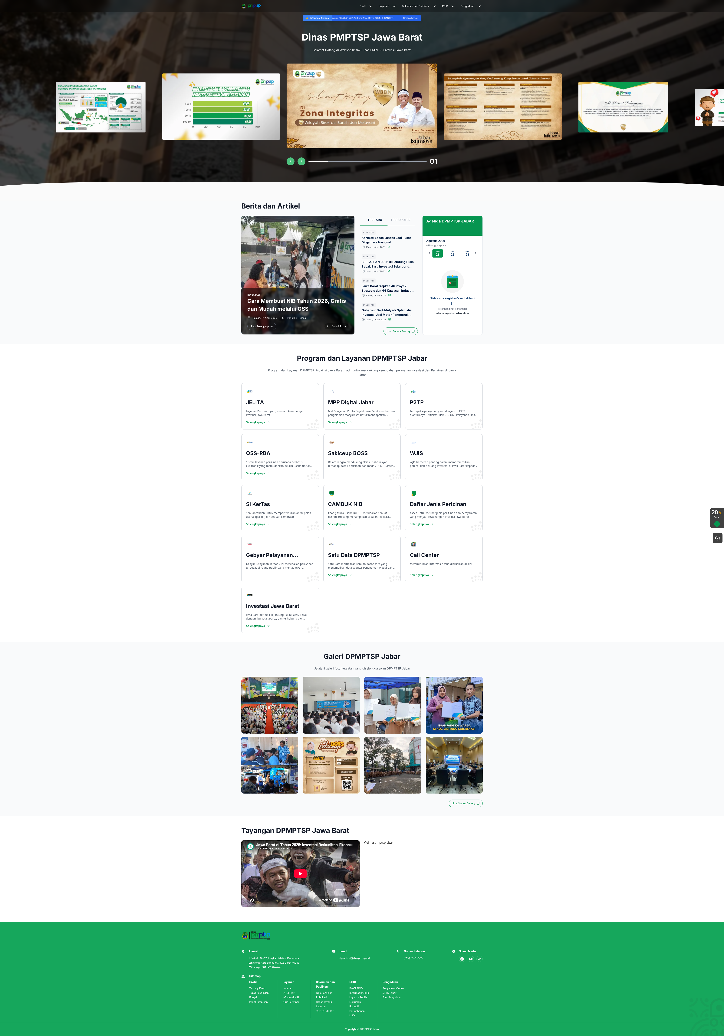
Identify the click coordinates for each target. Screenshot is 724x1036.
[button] (366, 6)
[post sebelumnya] (327, 326)
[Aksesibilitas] (717, 538)
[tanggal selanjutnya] (476, 253)
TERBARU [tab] (374, 220)
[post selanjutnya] (345, 326)
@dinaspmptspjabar (378, 842)
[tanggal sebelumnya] (429, 253)
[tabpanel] (387, 300)
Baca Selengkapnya (262, 326)
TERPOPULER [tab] (400, 220)
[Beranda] (260, 6)
